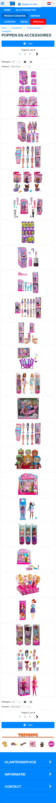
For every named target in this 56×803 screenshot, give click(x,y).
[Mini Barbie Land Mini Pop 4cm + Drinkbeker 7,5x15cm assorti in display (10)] (28, 157)
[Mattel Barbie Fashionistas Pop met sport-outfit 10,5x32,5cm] (28, 609)
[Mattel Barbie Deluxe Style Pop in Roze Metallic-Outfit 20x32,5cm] (28, 685)
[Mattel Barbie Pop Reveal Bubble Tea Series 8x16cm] (28, 660)
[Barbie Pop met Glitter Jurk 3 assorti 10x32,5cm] (28, 635)
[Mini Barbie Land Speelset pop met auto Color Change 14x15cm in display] (28, 484)
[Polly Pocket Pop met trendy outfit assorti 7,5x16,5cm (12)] (28, 232)
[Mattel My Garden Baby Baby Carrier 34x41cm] (28, 358)
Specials (38, 22)
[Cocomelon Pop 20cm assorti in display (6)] (28, 458)
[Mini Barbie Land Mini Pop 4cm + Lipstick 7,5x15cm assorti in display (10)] (28, 257)
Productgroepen (15, 16)
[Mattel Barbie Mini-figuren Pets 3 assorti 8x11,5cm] (28, 182)
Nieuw (24, 22)
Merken (35, 16)
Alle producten (26, 10)
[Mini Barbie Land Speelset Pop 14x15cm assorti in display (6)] (28, 106)
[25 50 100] (17, 62)
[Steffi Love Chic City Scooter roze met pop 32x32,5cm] (28, 408)
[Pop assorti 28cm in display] (28, 584)
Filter (30, 43)
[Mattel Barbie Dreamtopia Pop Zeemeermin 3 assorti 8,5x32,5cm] (28, 534)
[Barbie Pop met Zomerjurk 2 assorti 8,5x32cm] (28, 383)
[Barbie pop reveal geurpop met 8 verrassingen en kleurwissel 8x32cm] (28, 509)
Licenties (9, 22)
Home (7, 10)
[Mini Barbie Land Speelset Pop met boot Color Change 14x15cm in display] (28, 559)
